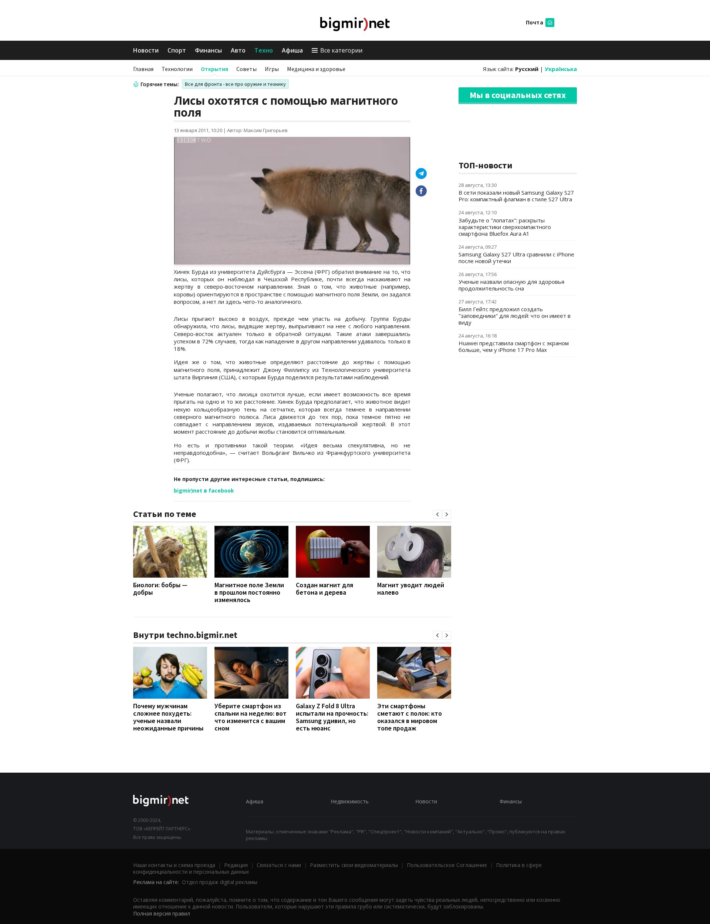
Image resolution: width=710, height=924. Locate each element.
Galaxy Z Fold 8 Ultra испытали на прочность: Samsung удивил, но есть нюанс (332, 717)
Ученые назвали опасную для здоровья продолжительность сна (511, 285)
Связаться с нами (279, 864)
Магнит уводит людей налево (410, 589)
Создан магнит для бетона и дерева (324, 589)
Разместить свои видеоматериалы (354, 864)
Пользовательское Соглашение (447, 864)
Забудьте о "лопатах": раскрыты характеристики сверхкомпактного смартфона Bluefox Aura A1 (505, 226)
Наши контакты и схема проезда (174, 864)
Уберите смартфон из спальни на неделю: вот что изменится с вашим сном (250, 717)
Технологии (177, 69)
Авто (238, 50)
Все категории (341, 50)
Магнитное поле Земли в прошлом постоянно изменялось (249, 592)
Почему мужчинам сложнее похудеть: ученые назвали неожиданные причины (168, 717)
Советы (246, 69)
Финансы (208, 50)
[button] (437, 514)
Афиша (292, 50)
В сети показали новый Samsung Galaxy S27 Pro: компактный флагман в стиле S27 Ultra (516, 196)
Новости (146, 50)
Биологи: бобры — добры (160, 589)
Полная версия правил (161, 913)
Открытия (214, 69)
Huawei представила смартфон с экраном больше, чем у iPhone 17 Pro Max (514, 346)
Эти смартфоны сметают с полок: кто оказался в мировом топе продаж (409, 717)
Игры (272, 69)
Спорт (177, 50)
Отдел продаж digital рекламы (219, 882)
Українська (561, 69)
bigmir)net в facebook (204, 490)
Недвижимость (350, 801)
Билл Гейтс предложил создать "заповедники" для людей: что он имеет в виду (515, 315)
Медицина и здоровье (316, 69)
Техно (263, 50)
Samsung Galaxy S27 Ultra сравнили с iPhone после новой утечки (516, 258)
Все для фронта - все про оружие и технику (235, 84)
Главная (143, 69)
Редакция (236, 864)
